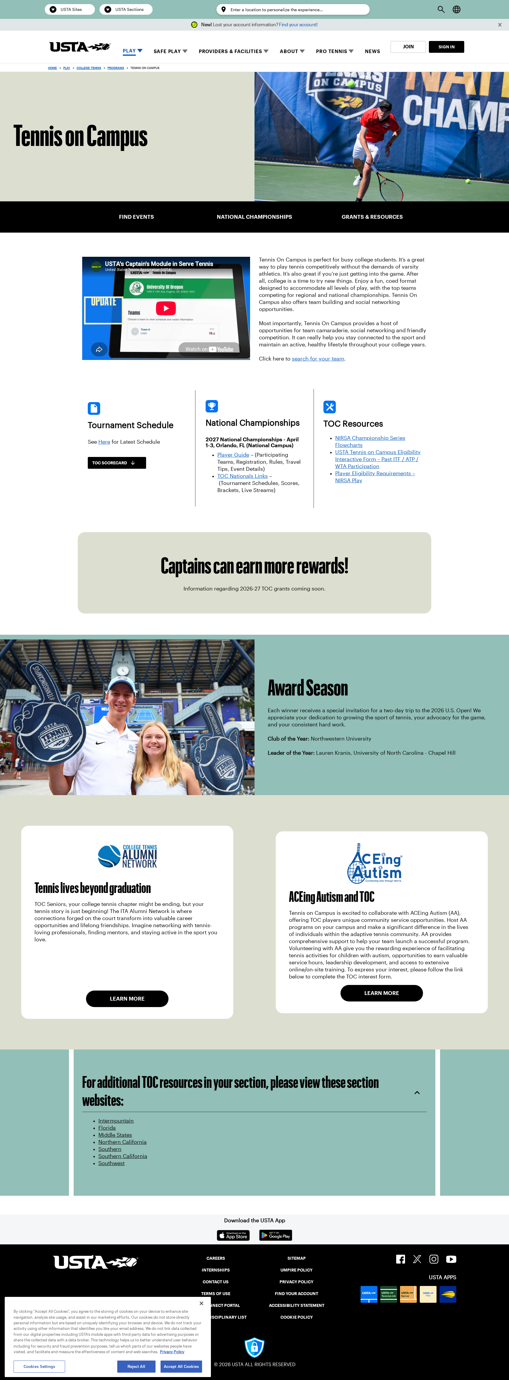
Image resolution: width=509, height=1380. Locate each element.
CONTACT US (216, 1281)
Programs (116, 68)
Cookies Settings (39, 1366)
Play (66, 68)
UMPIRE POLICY (296, 1270)
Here (104, 442)
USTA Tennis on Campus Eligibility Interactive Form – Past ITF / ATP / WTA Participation (378, 459)
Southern (109, 1149)
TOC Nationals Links (242, 476)
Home (52, 68)
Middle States (115, 1135)
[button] (500, 25)
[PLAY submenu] (140, 51)
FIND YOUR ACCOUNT (296, 1293)
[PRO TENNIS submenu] (351, 51)
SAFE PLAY (167, 51)
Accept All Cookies (181, 1366)
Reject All (136, 1366)
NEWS (372, 51)
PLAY (129, 50)
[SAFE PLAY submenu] (185, 51)
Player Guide (233, 455)
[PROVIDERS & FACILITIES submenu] (266, 51)
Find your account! (298, 24)
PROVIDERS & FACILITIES (230, 51)
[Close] (201, 1303)
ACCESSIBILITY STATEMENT (296, 1305)
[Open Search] (441, 9)
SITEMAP (296, 1258)
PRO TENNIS (331, 51)
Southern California (122, 1156)
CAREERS (215, 1258)
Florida (107, 1128)
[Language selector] (456, 9)
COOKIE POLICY (296, 1317)
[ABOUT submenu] (302, 51)
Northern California (122, 1142)
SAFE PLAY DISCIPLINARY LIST (216, 1317)
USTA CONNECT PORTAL (215, 1305)
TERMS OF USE (215, 1293)
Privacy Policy (172, 1352)
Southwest (111, 1163)
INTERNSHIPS (216, 1270)
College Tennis (89, 68)
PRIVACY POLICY (296, 1281)
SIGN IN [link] (447, 46)
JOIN (408, 46)
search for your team (318, 359)
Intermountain (116, 1121)
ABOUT (289, 51)
